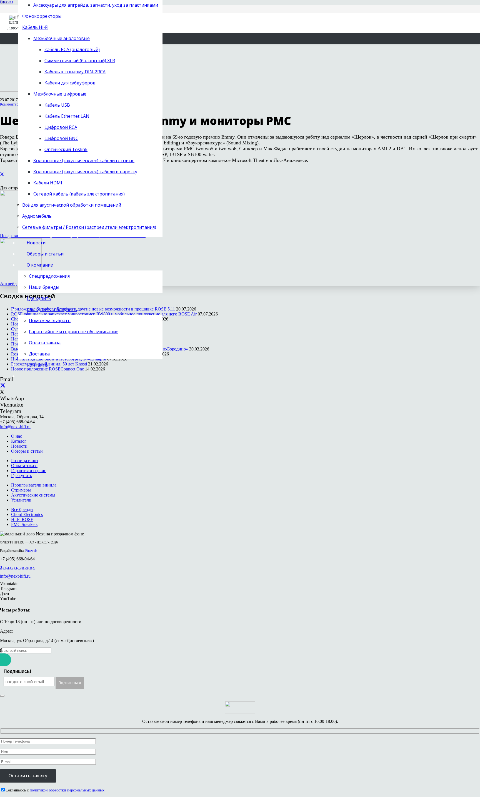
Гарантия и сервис (28, 470)
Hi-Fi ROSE (22, 519)
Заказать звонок (17, 567)
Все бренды (22, 509)
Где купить (21, 475)
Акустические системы (33, 495)
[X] (3, 385)
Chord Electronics (27, 514)
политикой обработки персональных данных (67, 790)
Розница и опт (24, 460)
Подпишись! (17, 671)
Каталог (18, 441)
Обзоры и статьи (27, 451)
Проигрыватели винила (33, 485)
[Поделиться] (2, 174)
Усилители (21, 500)
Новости (19, 446)
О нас (16, 436)
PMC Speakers (24, 524)
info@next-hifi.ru (15, 426)
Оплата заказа (24, 465)
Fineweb (31, 551)
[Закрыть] (2, 696)
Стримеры (21, 490)
